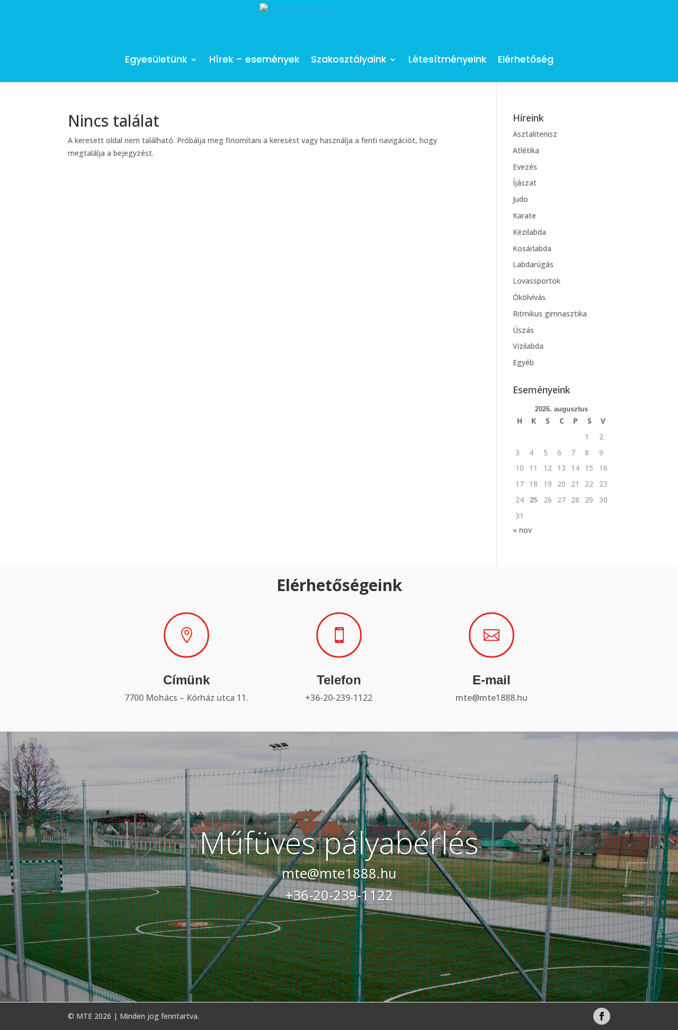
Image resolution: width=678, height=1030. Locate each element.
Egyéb (523, 362)
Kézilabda (529, 232)
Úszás (523, 330)
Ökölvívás (529, 297)
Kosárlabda (532, 248)
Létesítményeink (447, 59)
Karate (524, 215)
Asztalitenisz (535, 134)
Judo (520, 199)
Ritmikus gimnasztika (550, 314)
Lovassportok (536, 281)
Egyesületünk (156, 59)
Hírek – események (254, 59)
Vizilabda (528, 346)
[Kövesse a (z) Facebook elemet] (601, 1016)
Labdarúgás (533, 264)
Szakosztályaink (348, 59)
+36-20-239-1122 (338, 697)
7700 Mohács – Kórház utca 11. (186, 697)
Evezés (525, 167)
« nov (522, 530)
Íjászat (525, 183)
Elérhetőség (526, 59)
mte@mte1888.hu (492, 697)
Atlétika (526, 150)
